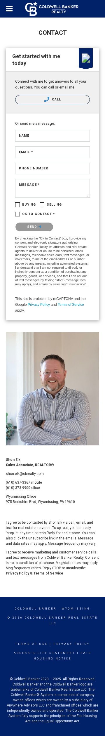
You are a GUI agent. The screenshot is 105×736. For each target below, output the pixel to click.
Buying (29, 204)
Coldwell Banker (36, 608)
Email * (26, 152)
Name (24, 136)
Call (56, 99)
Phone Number (33, 168)
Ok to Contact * (38, 214)
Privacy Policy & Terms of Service (34, 573)
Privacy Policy (39, 305)
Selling (54, 204)
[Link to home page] (52, 9)
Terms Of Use (31, 644)
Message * (29, 185)
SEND (32, 227)
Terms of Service (71, 305)
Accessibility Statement (44, 653)
